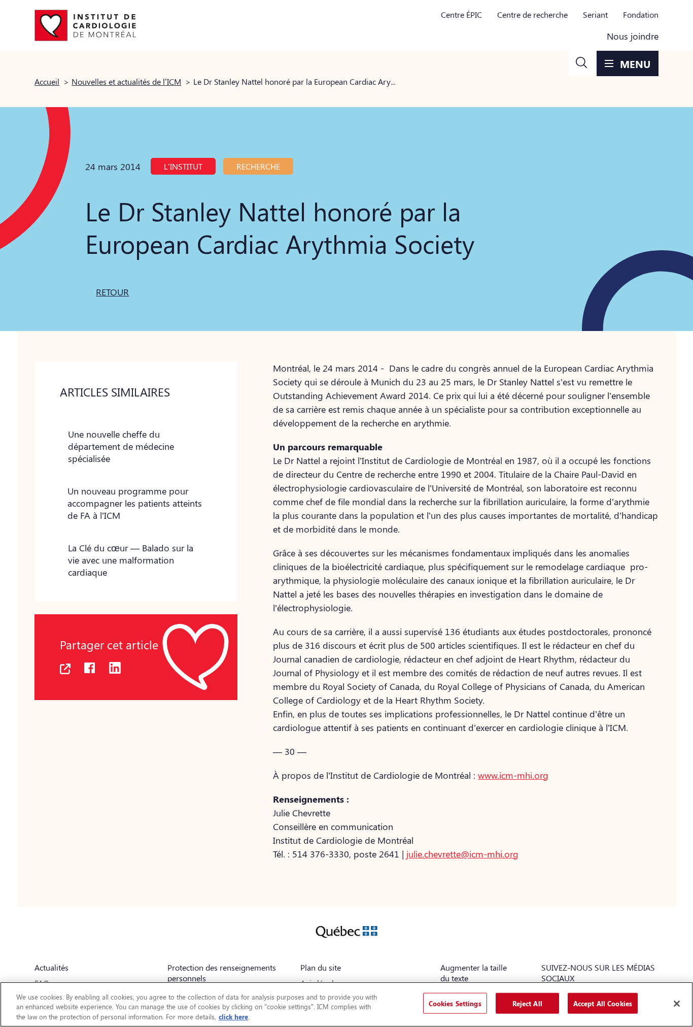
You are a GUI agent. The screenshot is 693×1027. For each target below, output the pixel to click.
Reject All (527, 1003)
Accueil (46, 81)
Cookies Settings (455, 1003)
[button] (581, 63)
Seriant (595, 14)
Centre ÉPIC (461, 14)
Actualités (51, 967)
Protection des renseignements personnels (221, 972)
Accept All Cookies (602, 1003)
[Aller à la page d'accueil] (85, 25)
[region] (346, 1004)
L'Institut (183, 166)
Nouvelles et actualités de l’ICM (126, 81)
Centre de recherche (532, 14)
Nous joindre (633, 36)
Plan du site (320, 967)
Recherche (258, 166)
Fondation (641, 14)
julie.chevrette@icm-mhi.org (462, 854)
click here (233, 1016)
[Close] (677, 1003)
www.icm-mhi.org (513, 775)
